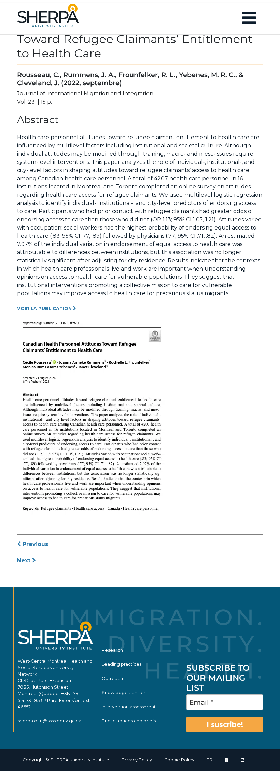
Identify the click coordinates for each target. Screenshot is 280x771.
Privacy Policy (137, 759)
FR (209, 759)
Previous (34, 544)
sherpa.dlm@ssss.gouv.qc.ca (49, 720)
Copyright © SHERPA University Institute (66, 759)
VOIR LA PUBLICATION (45, 308)
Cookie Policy (179, 759)
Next (24, 560)
